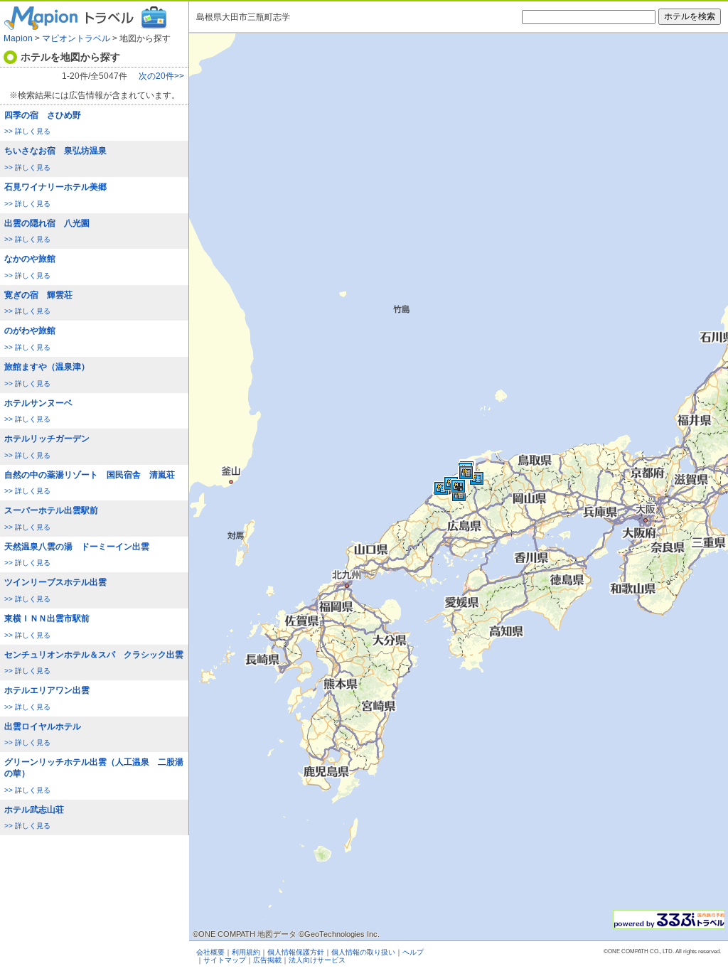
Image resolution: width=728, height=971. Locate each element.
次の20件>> (161, 76)
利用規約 (246, 952)
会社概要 (210, 952)
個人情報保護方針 (295, 952)
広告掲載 (267, 960)
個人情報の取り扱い (363, 952)
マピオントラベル (76, 38)
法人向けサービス (317, 960)
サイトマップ (224, 960)
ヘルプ (413, 952)
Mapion (18, 38)
